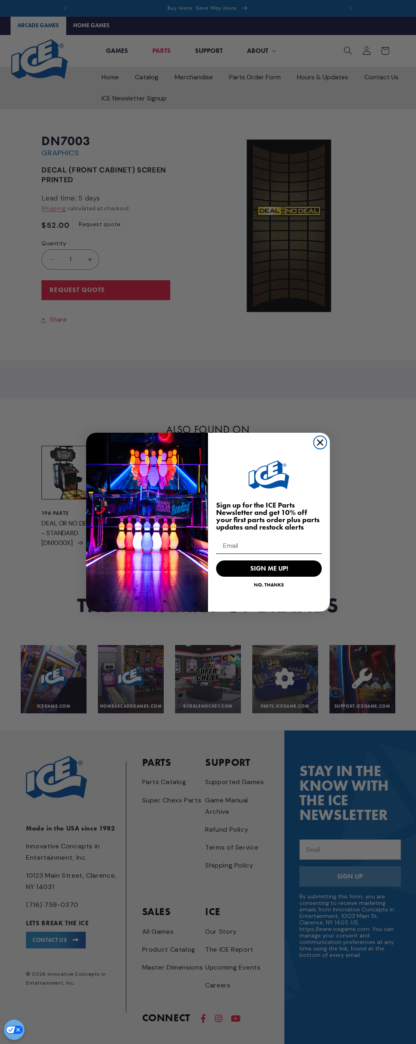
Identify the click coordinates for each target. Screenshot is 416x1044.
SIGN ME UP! (269, 568)
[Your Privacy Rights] (14, 1030)
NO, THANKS (269, 585)
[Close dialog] (320, 442)
